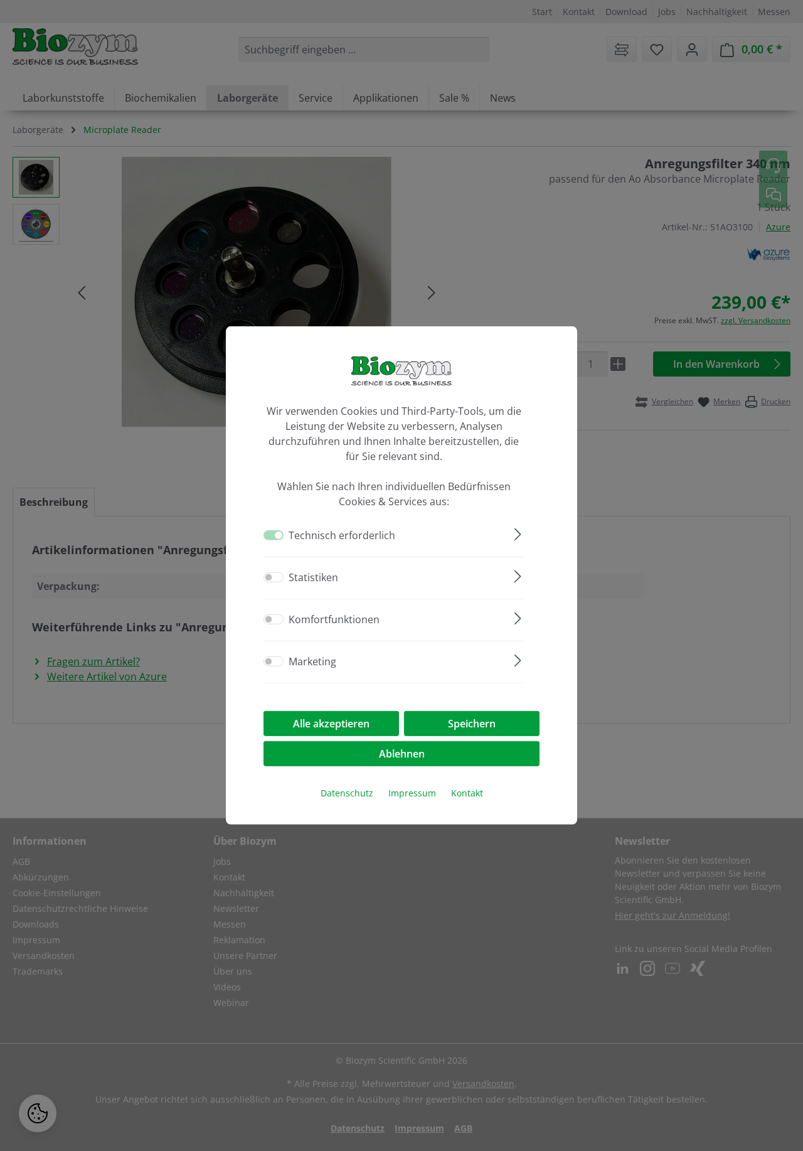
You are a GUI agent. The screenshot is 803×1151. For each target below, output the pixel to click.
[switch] (273, 577)
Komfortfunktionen (334, 619)
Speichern (472, 724)
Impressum (412, 793)
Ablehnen (402, 754)
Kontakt (467, 793)
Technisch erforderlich (342, 535)
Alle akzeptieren (331, 724)
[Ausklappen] (518, 532)
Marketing (312, 661)
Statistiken (313, 577)
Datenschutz (347, 793)
